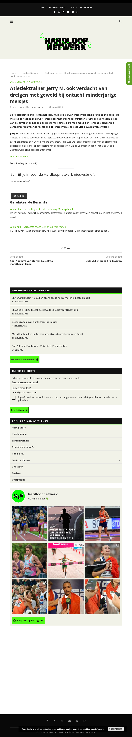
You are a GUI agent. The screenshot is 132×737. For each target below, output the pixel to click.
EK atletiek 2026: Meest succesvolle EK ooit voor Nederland (45, 309)
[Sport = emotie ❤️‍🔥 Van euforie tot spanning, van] (102, 560)
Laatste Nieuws (30, 72)
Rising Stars (19, 427)
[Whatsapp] (77, 11)
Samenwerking (20, 440)
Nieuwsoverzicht (58, 7)
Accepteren (116, 729)
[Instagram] (63, 11)
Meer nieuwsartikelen (23, 359)
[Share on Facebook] (61, 248)
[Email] (68, 11)
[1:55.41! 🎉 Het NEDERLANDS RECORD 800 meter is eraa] (29, 523)
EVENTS (73, 7)
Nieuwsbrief (86, 7)
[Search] (120, 21)
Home (43, 7)
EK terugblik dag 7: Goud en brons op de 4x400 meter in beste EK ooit (51, 297)
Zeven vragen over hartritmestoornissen (34, 321)
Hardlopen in (19, 434)
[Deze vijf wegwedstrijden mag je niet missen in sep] (65, 523)
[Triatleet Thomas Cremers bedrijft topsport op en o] (29, 560)
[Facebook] (54, 11)
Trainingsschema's (23, 447)
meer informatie (97, 729)
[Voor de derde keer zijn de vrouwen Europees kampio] (102, 596)
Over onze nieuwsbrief (25, 382)
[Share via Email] (68, 248)
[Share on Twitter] (65, 248)
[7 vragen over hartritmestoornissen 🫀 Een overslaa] (102, 523)
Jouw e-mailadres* (21, 387)
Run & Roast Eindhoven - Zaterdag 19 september (39, 346)
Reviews (16, 473)
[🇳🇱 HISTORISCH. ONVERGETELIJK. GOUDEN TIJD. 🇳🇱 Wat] (29, 596)
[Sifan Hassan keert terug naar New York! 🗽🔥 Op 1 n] (65, 560)
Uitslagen (17, 466)
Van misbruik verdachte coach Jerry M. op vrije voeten (38, 226)
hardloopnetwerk (34, 107)
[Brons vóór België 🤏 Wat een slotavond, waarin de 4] (65, 596)
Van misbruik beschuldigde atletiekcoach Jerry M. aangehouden (42, 209)
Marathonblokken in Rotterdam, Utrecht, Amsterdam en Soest (47, 333)
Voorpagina (18, 479)
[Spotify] (73, 11)
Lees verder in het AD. (21, 156)
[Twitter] (59, 11)
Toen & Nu (18, 453)
